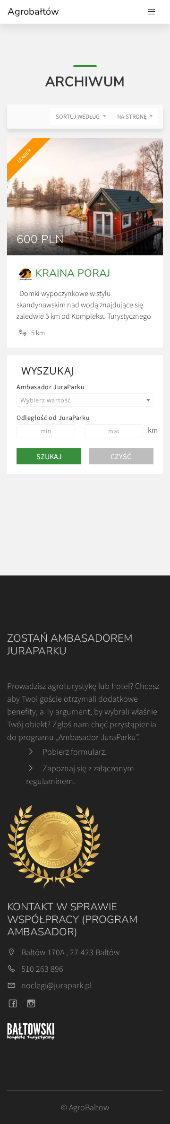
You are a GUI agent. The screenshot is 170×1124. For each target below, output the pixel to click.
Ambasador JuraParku (51, 387)
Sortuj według (78, 117)
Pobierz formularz (73, 751)
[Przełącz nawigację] (151, 12)
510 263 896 (42, 968)
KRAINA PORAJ (72, 273)
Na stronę (132, 117)
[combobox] (85, 400)
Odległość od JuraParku (53, 417)
